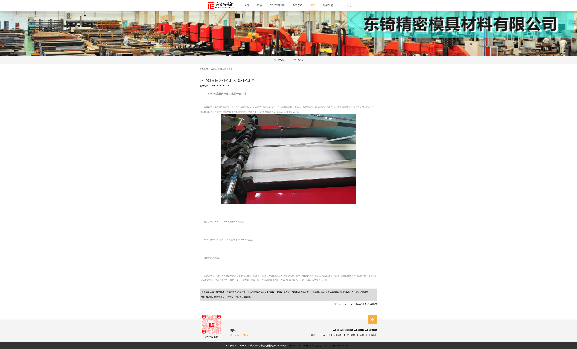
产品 (259, 5)
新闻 (312, 5)
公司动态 (279, 59)
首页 (246, 5)
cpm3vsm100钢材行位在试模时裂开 (360, 304)
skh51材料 (339, 345)
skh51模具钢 (315, 345)
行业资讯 (298, 59)
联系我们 (328, 5)
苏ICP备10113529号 (298, 345)
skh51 (348, 345)
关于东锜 (297, 5)
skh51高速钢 (328, 345)
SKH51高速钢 (277, 5)
